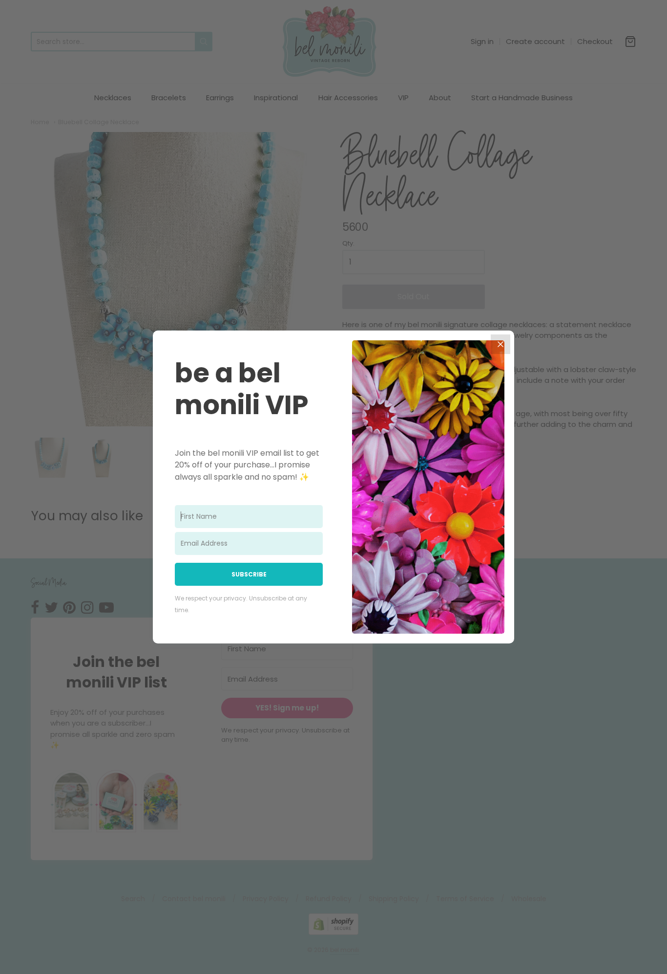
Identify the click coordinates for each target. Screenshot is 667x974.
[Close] (500, 344)
